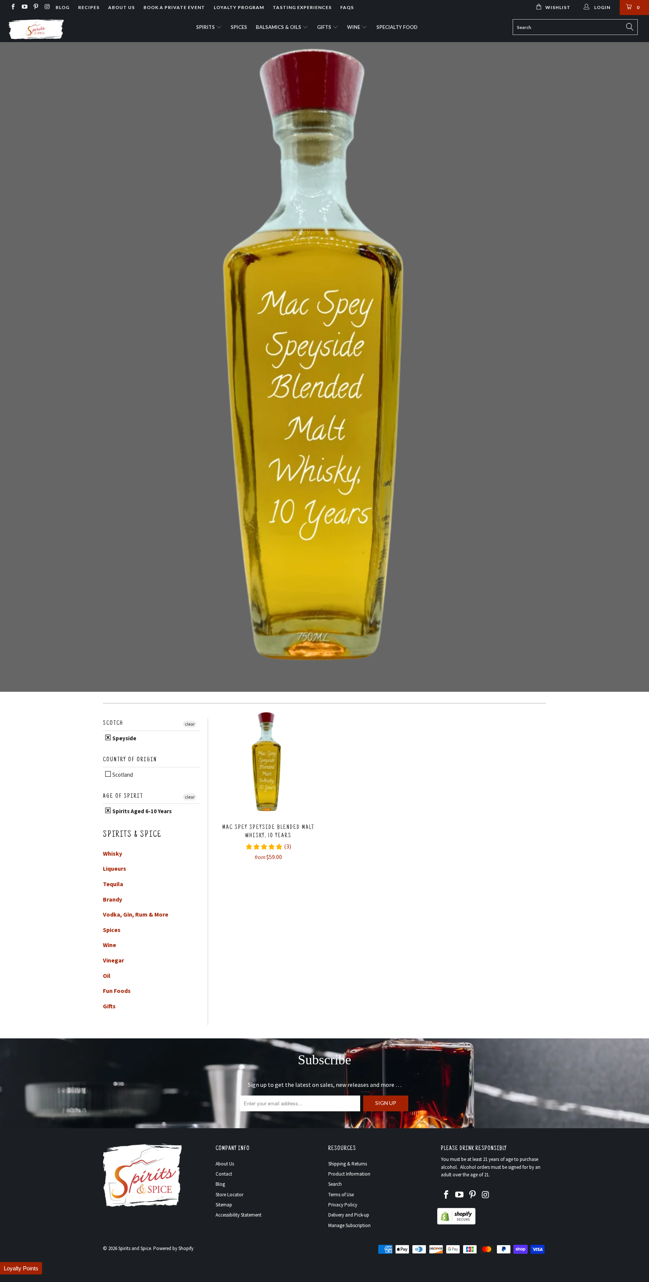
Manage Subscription (349, 1225)
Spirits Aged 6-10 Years (141, 811)
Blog (62, 7)
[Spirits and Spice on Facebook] (12, 7)
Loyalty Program (239, 7)
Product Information (349, 1174)
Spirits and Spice (134, 1248)
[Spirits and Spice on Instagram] (47, 7)
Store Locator (229, 1194)
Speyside (123, 738)
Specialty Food (397, 27)
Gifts (324, 27)
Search (335, 1184)
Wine (354, 27)
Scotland (122, 774)
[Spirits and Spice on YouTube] (24, 7)
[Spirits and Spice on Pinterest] (35, 7)
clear (190, 724)
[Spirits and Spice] (56, 28)
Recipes (89, 7)
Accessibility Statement (238, 1215)
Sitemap (224, 1205)
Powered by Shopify (173, 1248)
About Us (121, 7)
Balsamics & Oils (279, 27)
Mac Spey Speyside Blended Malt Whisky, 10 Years (268, 763)
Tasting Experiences (302, 7)
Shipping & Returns (347, 1164)
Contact (224, 1174)
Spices (239, 27)
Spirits (206, 27)
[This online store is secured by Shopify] (456, 1223)
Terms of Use (341, 1194)
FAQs (347, 7)
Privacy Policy (342, 1205)
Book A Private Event (174, 7)
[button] (21, 1268)
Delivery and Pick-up (348, 1215)
